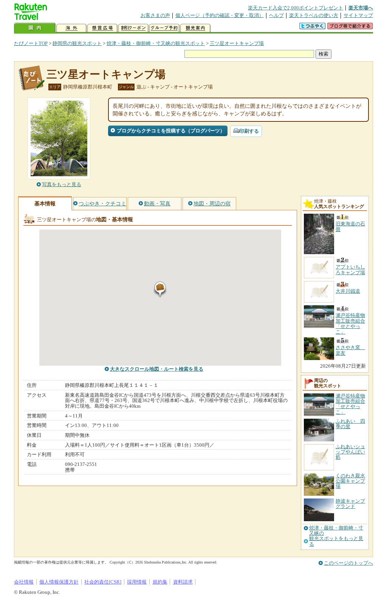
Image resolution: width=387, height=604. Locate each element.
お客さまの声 (155, 15)
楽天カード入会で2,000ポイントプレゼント (295, 8)
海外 (71, 28)
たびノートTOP (31, 43)
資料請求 (183, 582)
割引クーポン (133, 28)
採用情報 (137, 582)
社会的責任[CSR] (102, 582)
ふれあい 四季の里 (350, 423)
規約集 (160, 582)
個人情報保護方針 (59, 582)
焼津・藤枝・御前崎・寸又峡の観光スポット (156, 43)
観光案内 (195, 28)
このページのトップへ (348, 563)
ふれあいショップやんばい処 (350, 452)
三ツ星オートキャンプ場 (237, 43)
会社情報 (24, 582)
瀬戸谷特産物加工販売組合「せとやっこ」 (350, 404)
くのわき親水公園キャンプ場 (350, 481)
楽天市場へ (360, 8)
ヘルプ (276, 15)
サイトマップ (358, 15)
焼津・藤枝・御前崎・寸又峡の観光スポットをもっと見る (336, 536)
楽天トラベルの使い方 (313, 15)
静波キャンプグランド (350, 503)
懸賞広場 (102, 28)
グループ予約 (164, 28)
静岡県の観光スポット (77, 43)
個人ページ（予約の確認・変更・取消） (219, 15)
